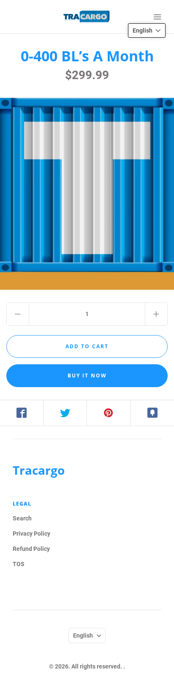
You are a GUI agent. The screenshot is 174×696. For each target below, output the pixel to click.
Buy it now (87, 375)
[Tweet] (65, 413)
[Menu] (157, 17)
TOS (18, 564)
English (83, 635)
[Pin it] (108, 413)
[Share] (22, 413)
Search (22, 518)
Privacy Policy (31, 533)
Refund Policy (31, 548)
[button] (146, 30)
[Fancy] (152, 413)
